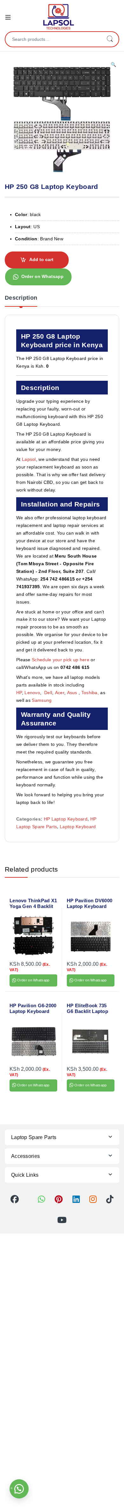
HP (19, 692)
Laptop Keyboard (78, 826)
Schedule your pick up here (60, 659)
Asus (73, 692)
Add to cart (41, 259)
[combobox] (53, 39)
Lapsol (29, 459)
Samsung (42, 700)
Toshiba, (90, 692)
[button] (113, 65)
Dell (48, 692)
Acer (59, 692)
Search (110, 39)
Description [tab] (21, 298)
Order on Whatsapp (42, 276)
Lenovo (32, 692)
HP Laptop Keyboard (65, 819)
